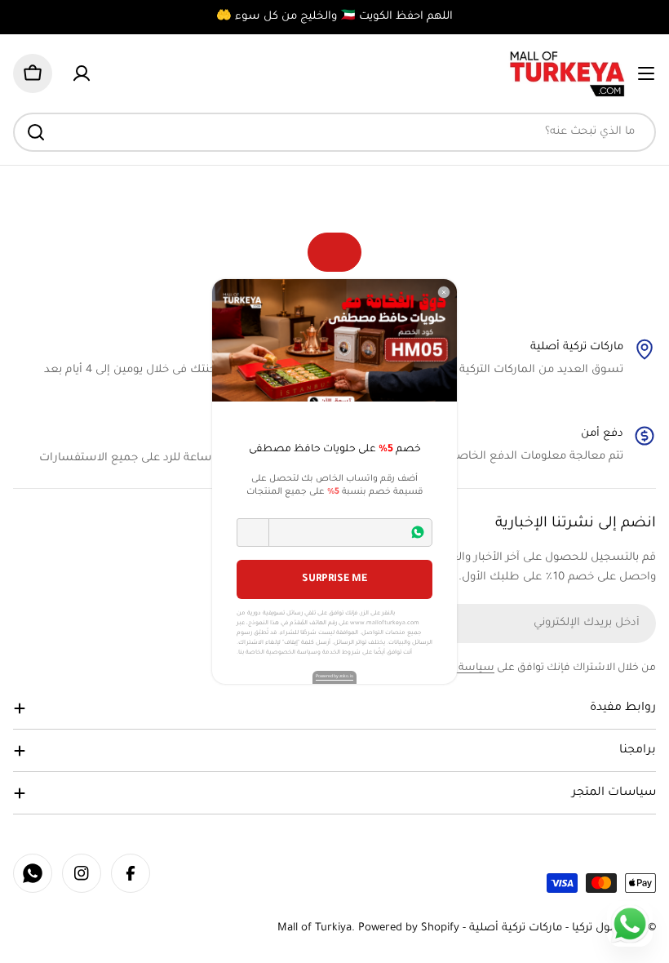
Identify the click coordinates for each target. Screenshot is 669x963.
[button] (252, 532)
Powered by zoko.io (334, 676)
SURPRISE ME (334, 579)
